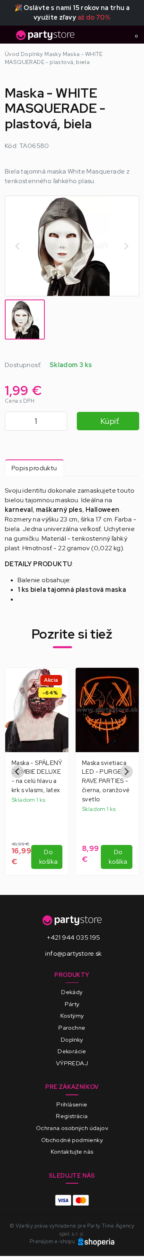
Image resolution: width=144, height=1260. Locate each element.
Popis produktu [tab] (34, 468)
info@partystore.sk (73, 953)
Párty (72, 1004)
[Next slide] (126, 246)
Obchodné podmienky (72, 1140)
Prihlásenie (71, 1104)
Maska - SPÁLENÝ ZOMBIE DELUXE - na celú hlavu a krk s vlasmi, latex (37, 776)
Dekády (71, 992)
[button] (25, 319)
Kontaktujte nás (72, 1151)
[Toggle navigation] (9, 37)
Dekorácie (72, 1051)
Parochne (71, 1027)
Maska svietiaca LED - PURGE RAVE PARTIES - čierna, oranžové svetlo (106, 781)
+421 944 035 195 (73, 937)
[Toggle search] (118, 34)
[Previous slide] (18, 246)
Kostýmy (72, 1015)
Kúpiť (109, 421)
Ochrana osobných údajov (72, 1128)
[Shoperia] (96, 1241)
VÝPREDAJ (72, 1063)
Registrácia (72, 1116)
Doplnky (72, 1039)
